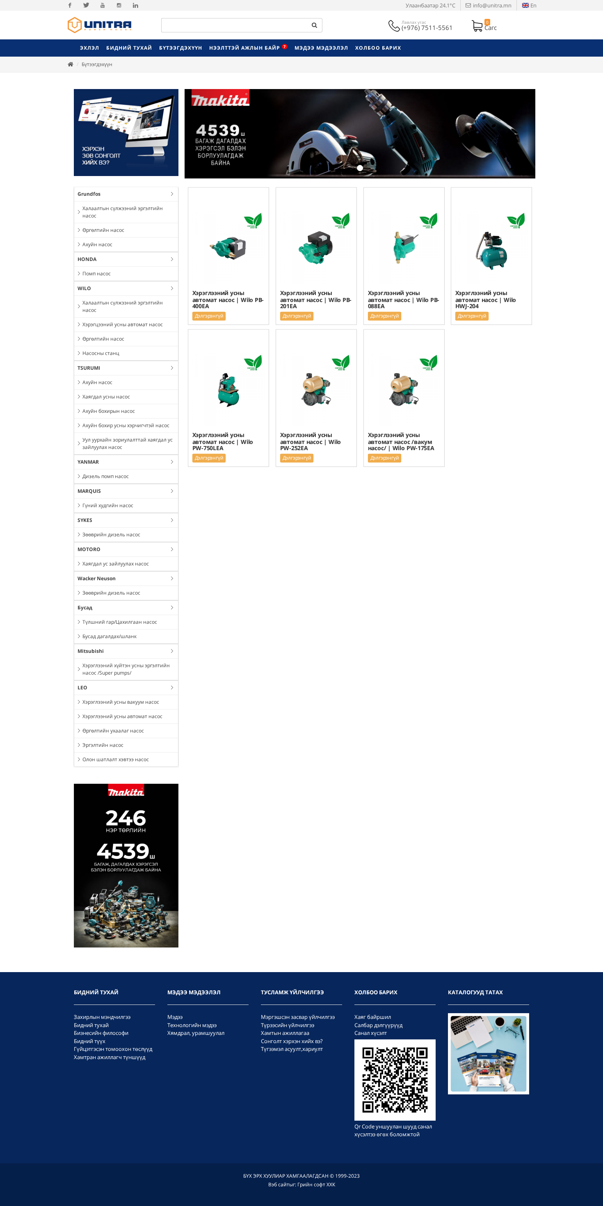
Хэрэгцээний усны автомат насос (122, 324)
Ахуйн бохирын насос (108, 410)
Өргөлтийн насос (103, 230)
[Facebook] (70, 5)
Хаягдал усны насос (106, 396)
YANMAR (88, 461)
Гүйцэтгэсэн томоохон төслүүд (113, 1049)
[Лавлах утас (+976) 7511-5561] (395, 25)
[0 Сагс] (477, 25)
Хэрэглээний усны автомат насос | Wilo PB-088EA (403, 299)
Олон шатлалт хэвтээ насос (115, 759)
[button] (211, 133)
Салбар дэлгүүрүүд (378, 1025)
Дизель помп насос (105, 476)
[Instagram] (119, 5)
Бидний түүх (89, 1041)
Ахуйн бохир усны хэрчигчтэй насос (125, 425)
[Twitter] (86, 5)
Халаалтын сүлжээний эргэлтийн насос (122, 212)
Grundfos (89, 193)
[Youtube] (102, 5)
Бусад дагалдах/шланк (109, 636)
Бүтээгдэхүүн (97, 64)
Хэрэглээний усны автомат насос (122, 716)
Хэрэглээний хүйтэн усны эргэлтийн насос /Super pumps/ (126, 669)
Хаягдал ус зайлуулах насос (115, 563)
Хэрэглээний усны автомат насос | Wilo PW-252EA (310, 441)
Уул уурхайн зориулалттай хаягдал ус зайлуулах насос (127, 443)
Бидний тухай (91, 1025)
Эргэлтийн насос (102, 744)
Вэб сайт (278, 1184)
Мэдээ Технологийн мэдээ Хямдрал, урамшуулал (195, 1025)
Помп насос (96, 273)
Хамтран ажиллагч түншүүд (109, 1057)
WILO (84, 288)
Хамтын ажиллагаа (285, 1033)
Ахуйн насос (97, 244)
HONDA (87, 259)
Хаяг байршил (372, 1017)
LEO (82, 687)
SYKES (85, 520)
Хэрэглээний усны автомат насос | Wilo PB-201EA (316, 299)
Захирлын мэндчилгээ (102, 1017)
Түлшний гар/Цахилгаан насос (119, 621)
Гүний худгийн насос (107, 505)
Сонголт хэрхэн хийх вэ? (292, 1041)
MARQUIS (89, 490)
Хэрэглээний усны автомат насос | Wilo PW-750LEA (222, 441)
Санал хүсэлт (370, 1033)
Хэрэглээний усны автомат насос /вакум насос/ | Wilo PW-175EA (401, 441)
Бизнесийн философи (101, 1033)
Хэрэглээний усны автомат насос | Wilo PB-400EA (228, 299)
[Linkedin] (135, 5)
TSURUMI (89, 367)
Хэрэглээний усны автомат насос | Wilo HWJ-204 (485, 299)
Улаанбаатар (430, 5)
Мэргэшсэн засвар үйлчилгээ (298, 1017)
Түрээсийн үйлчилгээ (287, 1025)
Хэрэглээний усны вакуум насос (120, 701)
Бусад (85, 607)
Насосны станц (100, 353)
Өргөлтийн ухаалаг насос (113, 730)
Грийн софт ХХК (316, 1184)
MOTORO (89, 549)
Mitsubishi (91, 651)
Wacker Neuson (97, 578)
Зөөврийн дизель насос (111, 534)
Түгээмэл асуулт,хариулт (292, 1049)
